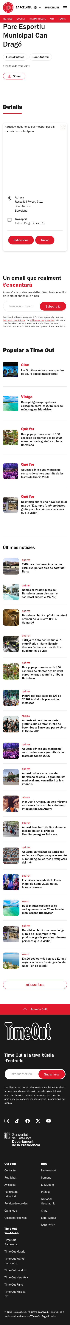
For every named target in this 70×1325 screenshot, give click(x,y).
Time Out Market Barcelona (14, 1261)
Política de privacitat (11, 1194)
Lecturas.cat (48, 1170)
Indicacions (21, 240)
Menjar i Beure (37, 19)
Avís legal (10, 1185)
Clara (44, 1211)
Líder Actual (48, 1218)
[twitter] (38, 1121)
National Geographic (48, 1201)
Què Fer (21, 19)
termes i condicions (14, 320)
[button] (63, 127)
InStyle (45, 1192)
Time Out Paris (13, 1285)
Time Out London (15, 1270)
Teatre (62, 19)
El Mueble (47, 1185)
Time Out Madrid (15, 1251)
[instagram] (6, 1121)
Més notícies (35, 985)
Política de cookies (16, 1203)
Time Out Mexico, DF (15, 1294)
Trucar (45, 240)
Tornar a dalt (39, 1009)
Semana (46, 1177)
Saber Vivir (48, 1225)
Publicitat (10, 1177)
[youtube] (48, 1121)
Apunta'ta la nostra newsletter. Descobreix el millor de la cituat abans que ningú (34, 294)
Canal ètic (10, 1211)
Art (52, 19)
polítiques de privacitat (41, 320)
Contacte (9, 1170)
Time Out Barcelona (10, 1242)
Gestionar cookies (15, 1218)
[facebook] (27, 1121)
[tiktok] (17, 1121)
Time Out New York (16, 1277)
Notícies (7, 19)
